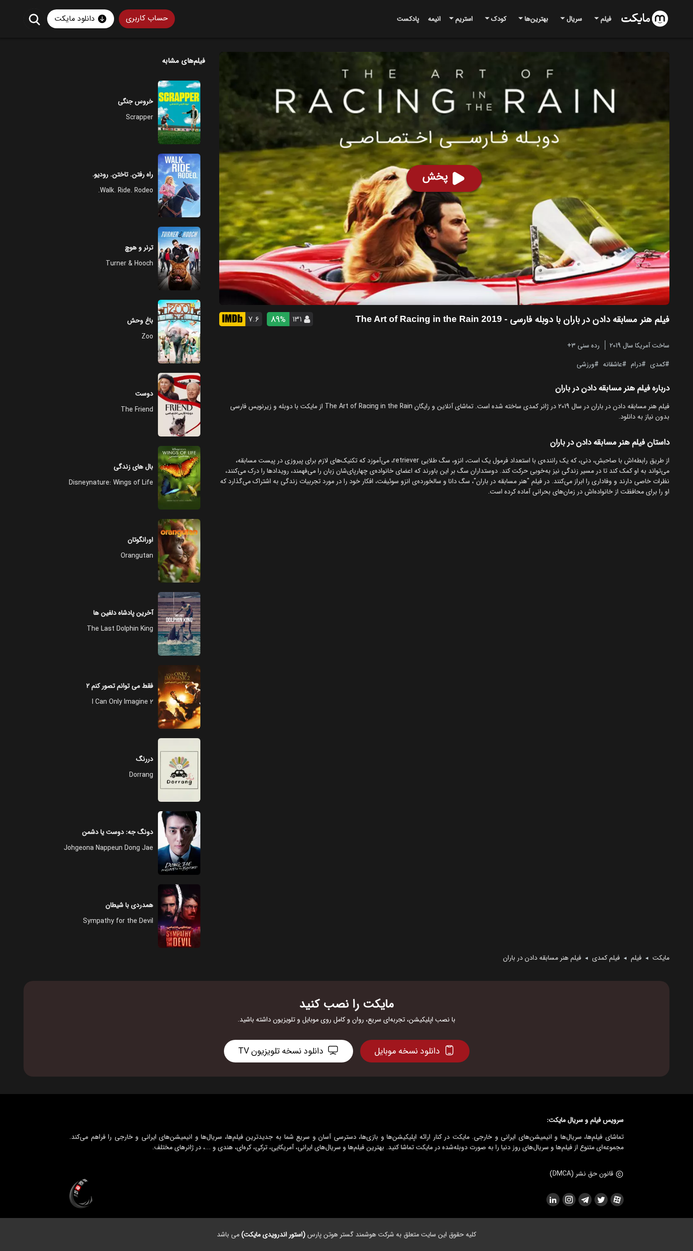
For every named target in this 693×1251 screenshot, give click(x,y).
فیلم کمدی (606, 958)
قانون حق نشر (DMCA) (581, 1174)
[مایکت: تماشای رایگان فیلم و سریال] (644, 18)
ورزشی (585, 364)
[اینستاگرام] (568, 1199)
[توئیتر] (601, 1199)
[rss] (552, 1199)
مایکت (660, 958)
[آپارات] (617, 1199)
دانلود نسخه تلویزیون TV (280, 1051)
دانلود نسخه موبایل (407, 1051)
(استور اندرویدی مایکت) (273, 1234)
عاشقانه (612, 364)
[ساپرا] (81, 1194)
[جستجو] (34, 19)
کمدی (657, 364)
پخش (435, 176)
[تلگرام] (585, 1199)
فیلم (636, 958)
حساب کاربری (147, 18)
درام (636, 364)
